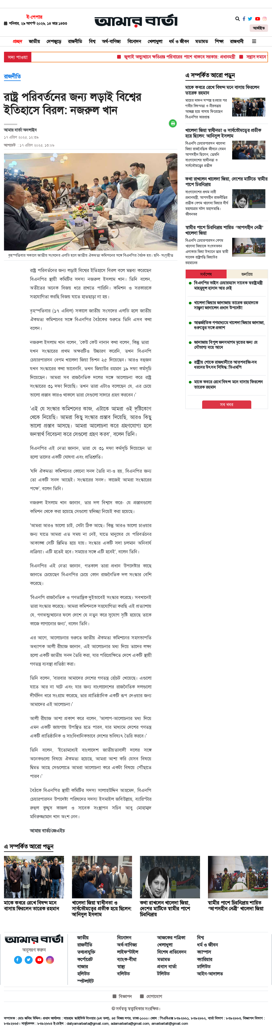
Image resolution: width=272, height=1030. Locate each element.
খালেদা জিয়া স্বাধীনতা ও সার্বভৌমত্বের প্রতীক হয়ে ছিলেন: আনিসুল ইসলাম (102, 908)
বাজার (82, 966)
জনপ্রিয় (247, 274)
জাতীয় (34, 41)
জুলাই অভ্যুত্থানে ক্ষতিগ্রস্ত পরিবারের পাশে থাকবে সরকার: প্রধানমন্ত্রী (167, 57)
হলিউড (83, 974)
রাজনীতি (75, 41)
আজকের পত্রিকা (171, 937)
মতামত (202, 41)
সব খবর (226, 404)
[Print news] (173, 123)
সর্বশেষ (206, 274)
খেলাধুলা (155, 41)
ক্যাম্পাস (204, 952)
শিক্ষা (219, 41)
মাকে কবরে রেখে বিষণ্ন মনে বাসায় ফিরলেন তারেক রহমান (31, 905)
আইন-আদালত (210, 974)
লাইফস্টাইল (127, 952)
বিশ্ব (92, 41)
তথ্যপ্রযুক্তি (86, 952)
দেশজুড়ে (53, 41)
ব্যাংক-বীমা (126, 959)
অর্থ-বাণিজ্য (111, 41)
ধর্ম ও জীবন (179, 41)
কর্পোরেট (85, 959)
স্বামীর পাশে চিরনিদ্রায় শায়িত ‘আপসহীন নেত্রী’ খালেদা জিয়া (236, 905)
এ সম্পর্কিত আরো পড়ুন (210, 75)
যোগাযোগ (154, 996)
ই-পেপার (34, 17)
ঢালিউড (203, 966)
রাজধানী (237, 41)
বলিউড (123, 974)
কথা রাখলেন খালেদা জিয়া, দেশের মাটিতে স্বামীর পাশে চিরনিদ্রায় (165, 908)
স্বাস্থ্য (121, 966)
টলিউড (163, 974)
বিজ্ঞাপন (125, 996)
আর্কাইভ (259, 28)
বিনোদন (134, 41)
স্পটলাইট (85, 981)
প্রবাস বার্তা (166, 966)
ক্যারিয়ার (204, 959)
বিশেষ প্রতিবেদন (171, 952)
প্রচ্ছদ (17, 41)
